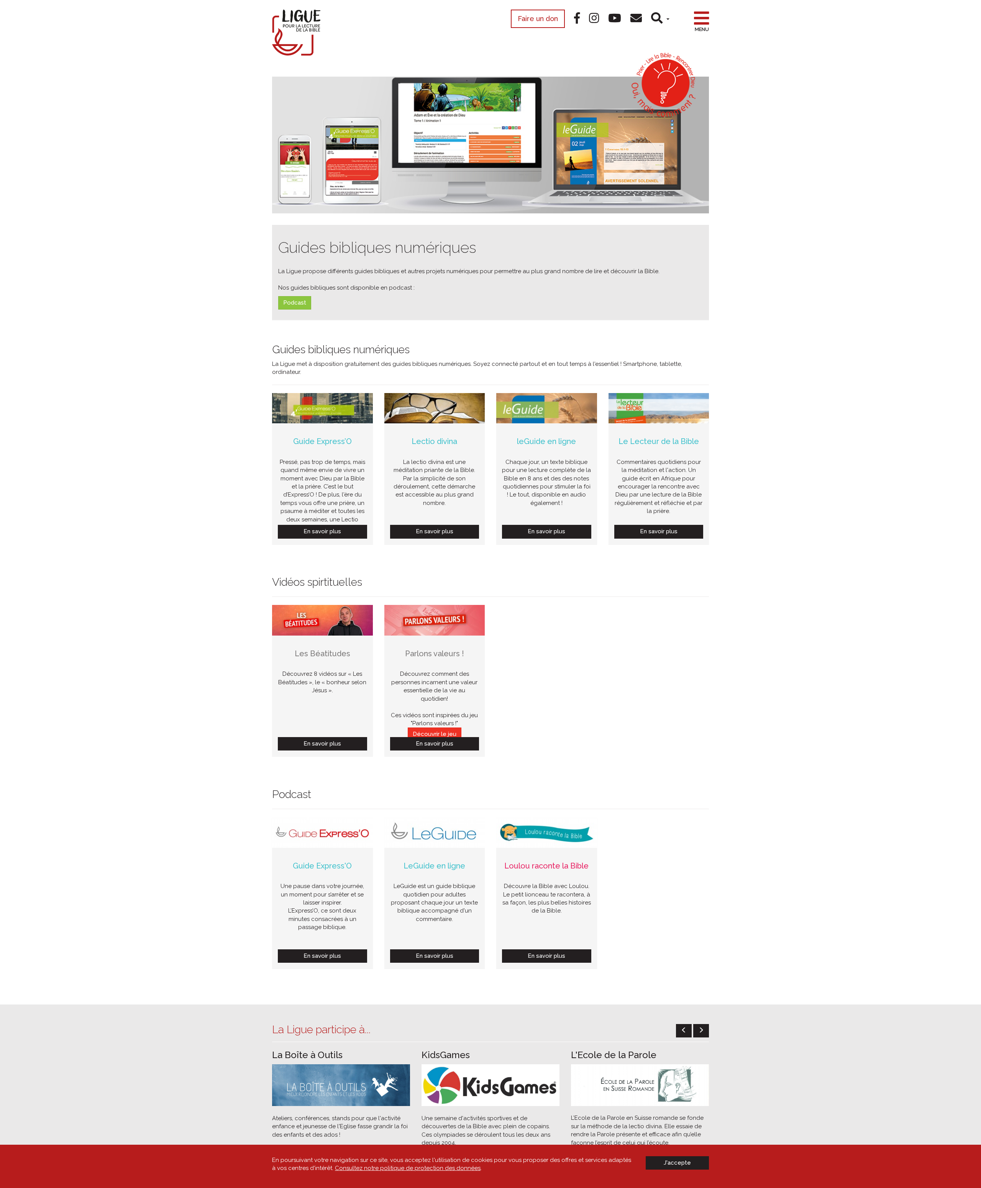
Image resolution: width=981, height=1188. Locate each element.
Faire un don (538, 19)
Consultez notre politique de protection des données (408, 1168)
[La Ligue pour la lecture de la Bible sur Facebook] (577, 18)
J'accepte (677, 1162)
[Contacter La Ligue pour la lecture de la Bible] (636, 18)
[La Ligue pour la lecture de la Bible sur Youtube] (614, 18)
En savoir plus (322, 531)
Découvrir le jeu (434, 734)
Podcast (294, 302)
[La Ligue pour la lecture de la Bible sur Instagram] (594, 18)
